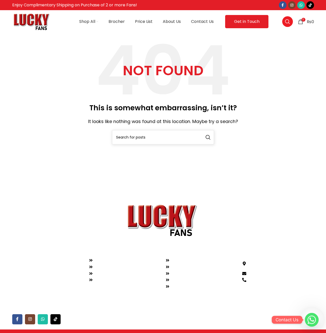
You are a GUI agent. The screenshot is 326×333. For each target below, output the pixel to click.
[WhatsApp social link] (301, 5)
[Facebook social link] (283, 5)
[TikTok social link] (310, 5)
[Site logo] (32, 21)
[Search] (287, 22)
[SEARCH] (208, 137)
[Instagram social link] (292, 5)
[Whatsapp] (312, 320)
